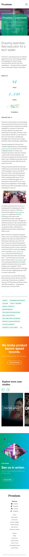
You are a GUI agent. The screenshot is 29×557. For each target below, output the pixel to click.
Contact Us (14, 538)
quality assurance (6, 148)
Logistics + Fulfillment (10, 327)
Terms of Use (14, 543)
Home (14, 515)
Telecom (5, 303)
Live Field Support (8, 324)
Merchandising (7, 309)
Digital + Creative (8, 306)
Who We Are (14, 527)
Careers (14, 533)
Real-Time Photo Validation (11, 318)
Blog (14, 536)
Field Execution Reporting (11, 312)
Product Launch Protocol (11, 321)
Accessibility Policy (14, 545)
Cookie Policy (14, 548)
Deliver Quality (15, 524)
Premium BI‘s (19, 260)
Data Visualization (8, 315)
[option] (12, 409)
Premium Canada (14, 529)
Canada (4, 300)
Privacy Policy (14, 540)
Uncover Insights (14, 522)
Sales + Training (15, 303)
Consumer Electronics (17, 300)
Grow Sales (14, 520)
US (21, 327)
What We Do (14, 517)
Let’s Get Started (14, 362)
